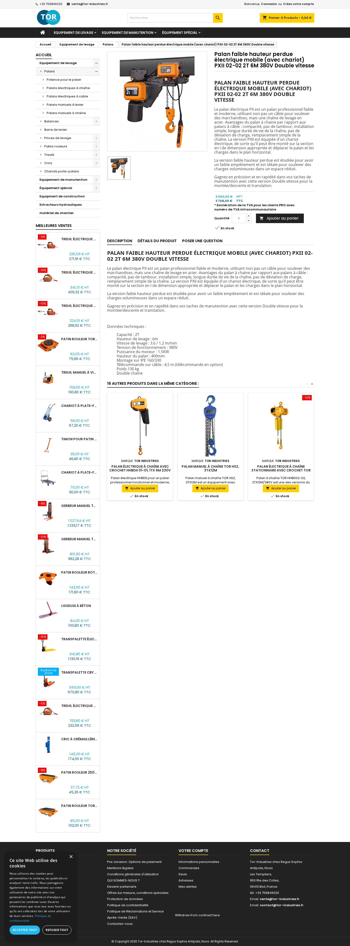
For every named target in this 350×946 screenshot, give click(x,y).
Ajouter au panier (279, 218)
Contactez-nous (120, 923)
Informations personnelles (199, 862)
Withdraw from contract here (197, 915)
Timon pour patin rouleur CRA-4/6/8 (79, 439)
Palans (49, 71)
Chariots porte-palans (61, 171)
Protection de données (125, 899)
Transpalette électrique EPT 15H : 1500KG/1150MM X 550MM (79, 639)
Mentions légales (120, 868)
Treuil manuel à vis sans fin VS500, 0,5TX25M (79, 372)
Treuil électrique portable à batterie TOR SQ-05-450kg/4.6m (79, 272)
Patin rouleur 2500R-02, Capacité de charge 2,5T (79, 772)
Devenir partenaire (121, 886)
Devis (183, 874)
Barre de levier (55, 129)
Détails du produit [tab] (157, 241)
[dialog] (40, 896)
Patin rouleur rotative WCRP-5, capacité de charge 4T (79, 572)
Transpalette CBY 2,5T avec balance (79, 672)
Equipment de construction (62, 196)
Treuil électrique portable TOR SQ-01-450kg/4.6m (79, 706)
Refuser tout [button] (57, 930)
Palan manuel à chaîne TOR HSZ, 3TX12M (210, 468)
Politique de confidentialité (127, 905)
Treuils (49, 154)
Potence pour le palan (64, 79)
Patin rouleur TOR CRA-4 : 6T (79, 339)
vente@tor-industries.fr (89, 4)
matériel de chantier (57, 213)
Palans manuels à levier (65, 104)
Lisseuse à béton (76, 606)
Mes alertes (188, 886)
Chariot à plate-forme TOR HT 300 (79, 406)
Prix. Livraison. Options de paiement (134, 862)
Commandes (189, 868)
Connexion (269, 4)
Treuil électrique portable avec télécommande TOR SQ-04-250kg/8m (79, 306)
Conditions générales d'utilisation (133, 874)
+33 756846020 (51, 4)
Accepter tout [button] (25, 930)
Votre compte (193, 850)
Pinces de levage (57, 138)
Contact (259, 850)
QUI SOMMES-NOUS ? (123, 880)
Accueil (44, 55)
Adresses (186, 880)
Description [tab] (119, 241)
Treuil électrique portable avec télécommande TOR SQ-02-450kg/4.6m (79, 239)
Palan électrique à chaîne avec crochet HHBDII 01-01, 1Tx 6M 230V (140, 468)
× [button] (71, 857)
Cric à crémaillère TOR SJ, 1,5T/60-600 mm (79, 739)
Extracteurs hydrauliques (61, 204)
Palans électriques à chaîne (68, 88)
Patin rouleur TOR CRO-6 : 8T (79, 806)
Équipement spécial (179, 32)
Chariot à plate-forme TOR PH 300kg (79, 472)
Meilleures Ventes (54, 225)
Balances (51, 121)
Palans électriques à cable (67, 96)
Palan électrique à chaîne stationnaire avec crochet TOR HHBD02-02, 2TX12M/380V (281, 470)
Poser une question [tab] (202, 241)
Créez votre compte (298, 4)
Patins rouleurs (55, 146)
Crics (48, 163)
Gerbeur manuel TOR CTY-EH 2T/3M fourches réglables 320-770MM (79, 506)
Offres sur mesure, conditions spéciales (138, 893)
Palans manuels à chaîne (66, 113)
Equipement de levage (73, 32)
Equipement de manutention (127, 32)
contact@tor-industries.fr (282, 905)
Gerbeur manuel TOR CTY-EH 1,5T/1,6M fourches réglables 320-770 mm (79, 539)
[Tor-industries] (54, 17)
